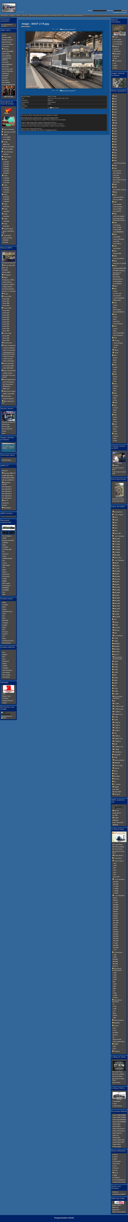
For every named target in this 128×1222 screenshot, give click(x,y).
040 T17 (116, 810)
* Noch (3, 618)
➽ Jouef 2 (115, 1156)
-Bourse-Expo (116, 276)
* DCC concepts (6, 674)
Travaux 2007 (5, 301)
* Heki (3, 616)
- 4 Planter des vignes (8, 356)
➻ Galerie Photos (117, 1106)
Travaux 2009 (5, 305)
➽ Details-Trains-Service (118, 1182)
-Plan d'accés (5, 46)
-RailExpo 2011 (117, 300)
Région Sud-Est (116, 1205)
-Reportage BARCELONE (119, 268)
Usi (115, 781)
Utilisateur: (90, 10)
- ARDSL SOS (5, 144)
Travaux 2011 (5, 312)
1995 (115, 165)
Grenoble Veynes (6, 460)
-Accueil (4, 35)
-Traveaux (115, 386)
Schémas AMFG (6, 272)
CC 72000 (117, 544)
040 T (116, 522)
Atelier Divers (7, 396)
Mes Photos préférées (118, 846)
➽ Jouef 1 (115, 1154)
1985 (115, 136)
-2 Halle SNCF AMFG (7, 368)
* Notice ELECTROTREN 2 (119, 1121)
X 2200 (116, 669)
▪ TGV (114, 950)
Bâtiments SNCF (116, 791)
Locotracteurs (118, 635)
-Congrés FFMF (117, 229)
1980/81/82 (115, 824)
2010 (115, 266)
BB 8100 (116, 565)
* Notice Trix (115, 1135)
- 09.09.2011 (6, 168)
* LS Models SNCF (7, 549)
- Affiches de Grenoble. (8, 146)
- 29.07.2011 (6, 164)
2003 (115, 213)
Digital (6, 277)
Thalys (116, 625)
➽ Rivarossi (115, 1168)
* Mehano (4, 572)
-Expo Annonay (117, 170)
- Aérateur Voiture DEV (8, 393)
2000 (115, 192)
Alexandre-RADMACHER (8, 84)
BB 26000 (117, 600)
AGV (115, 633)
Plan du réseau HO (9, 265)
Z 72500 (116, 694)
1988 (115, 144)
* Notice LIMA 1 (116, 1124)
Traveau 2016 (5, 324)
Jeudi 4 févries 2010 (117, 822)
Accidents (117, 794)
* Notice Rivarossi (117, 1133)
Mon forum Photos (117, 849)
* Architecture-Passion (8, 640)
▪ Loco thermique (119, 536)
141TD (116, 520)
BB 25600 (117, 576)
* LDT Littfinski (6, 672)
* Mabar (4, 569)
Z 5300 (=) (117, 722)
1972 (115, 101)
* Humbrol (4, 634)
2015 (115, 338)
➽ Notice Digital (116, 1146)
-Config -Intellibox (6, 282)
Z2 (114, 701)
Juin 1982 (115, 815)
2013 (115, 314)
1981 (115, 125)
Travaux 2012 (5, 315)
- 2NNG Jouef (5, 388)
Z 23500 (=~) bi (118, 746)
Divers (116, 771)
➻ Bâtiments (115, 56)
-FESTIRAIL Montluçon (119, 270)
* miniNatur (5, 604)
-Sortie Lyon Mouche (118, 258)
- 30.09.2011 (6, 173)
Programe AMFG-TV (9, 473)
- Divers (5, 142)
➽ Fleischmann (116, 1161)
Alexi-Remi (5, 78)
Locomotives (118, 512)
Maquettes (117, 53)
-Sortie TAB (116, 241)
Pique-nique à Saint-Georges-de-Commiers (119, 219)
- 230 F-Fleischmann (7, 384)
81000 (115, 683)
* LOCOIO (4, 665)
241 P (116, 525)
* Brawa (4, 627)
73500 (115, 757)
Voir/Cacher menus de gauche (25, 17)
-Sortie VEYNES (117, 204)
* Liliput (4, 556)
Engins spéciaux (119, 760)
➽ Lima (114, 1166)
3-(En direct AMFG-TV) (8, 480)
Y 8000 (116, 641)
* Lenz (3, 652)
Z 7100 (116, 717)
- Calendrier (5, 154)
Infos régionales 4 (6, 493)
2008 (115, 256)
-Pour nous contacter (7, 44)
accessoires (117, 61)
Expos (3, 433)
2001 (115, 195)
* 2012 (5, 175)
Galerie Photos (118, 855)
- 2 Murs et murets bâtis (8, 350)
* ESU (3, 592)
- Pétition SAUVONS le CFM (8, 232)
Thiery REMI (5, 75)
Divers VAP (117, 533)
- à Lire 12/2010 (6, 137)
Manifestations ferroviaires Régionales (73, 15)
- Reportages (7, 156)
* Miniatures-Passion (7, 700)
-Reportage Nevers (118, 279)
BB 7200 (116, 611)
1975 (115, 109)
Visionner (4, 505)
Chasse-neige (118, 765)
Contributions (8, 342)
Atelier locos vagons (9, 391)
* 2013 (5, 185)
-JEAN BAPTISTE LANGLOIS (6, 59)
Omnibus (115, 997)
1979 (115, 120)
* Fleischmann (6, 576)
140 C (116, 530)
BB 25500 (117, 571)
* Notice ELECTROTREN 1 (119, 1119)
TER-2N (115, 1015)
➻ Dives (114, 1103)
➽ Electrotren (116, 1163)
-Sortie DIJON (116, 237)
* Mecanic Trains (6, 696)
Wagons (116, 46)
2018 (115, 374)
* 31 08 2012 (6, 180)
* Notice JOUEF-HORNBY (119, 1115)
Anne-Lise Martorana (7, 71)
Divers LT (116, 654)
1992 (115, 155)
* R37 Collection (6, 585)
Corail (115, 773)
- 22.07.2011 (6, 162)
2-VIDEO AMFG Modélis (8, 477)
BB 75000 (117, 541)
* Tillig (3, 567)
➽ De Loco (115, 1192)
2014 (115, 326)
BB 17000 (117, 590)
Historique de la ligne (118, 499)
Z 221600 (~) (118, 752)
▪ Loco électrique (119, 560)
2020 (115, 393)
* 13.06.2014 (6, 201)
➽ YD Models (116, 1177)
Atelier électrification (9, 370)
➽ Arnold (114, 1170)
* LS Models (5, 547)
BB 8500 (116, 573)
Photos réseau (6, 424)
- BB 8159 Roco (6, 386)
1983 (115, 131)
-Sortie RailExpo (117, 283)
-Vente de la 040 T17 (118, 197)
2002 (115, 202)
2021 (115, 405)
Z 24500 (116, 749)
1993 (115, 158)
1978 (115, 117)
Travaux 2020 (7, 333)
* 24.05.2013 (6, 187)
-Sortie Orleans (117, 309)
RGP (115, 675)
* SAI (3, 636)
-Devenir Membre (6, 42)
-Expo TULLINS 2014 (118, 333)
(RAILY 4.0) (5, 267)
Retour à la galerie (25, 26)
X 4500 (116, 672)
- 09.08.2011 (5, 240)
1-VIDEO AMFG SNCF (7, 475)
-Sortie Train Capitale (118, 216)
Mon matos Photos (117, 844)
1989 (115, 147)
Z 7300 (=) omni (118, 706)
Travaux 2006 (5, 299)
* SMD (3, 694)
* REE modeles (6, 583)
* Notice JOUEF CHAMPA (119, 1117)
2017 (115, 365)
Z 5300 (116, 719)
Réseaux (116, 630)
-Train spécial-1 (117, 295)
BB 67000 (117, 538)
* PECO (4, 602)
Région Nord (115, 1209)
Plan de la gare (6, 426)
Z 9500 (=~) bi (118, 714)
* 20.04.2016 (6, 206)
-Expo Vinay (116, 182)
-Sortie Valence (117, 243)
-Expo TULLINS (117, 211)
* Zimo (3, 659)
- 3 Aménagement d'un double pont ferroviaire (8, 353)
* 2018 (5, 209)
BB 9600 (115, 927)
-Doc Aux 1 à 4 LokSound (8, 291)
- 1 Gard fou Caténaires (8, 348)
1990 (115, 150)
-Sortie (116, 352)
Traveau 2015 (5, 322)
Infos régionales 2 (6, 489)
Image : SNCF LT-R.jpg (35, 23)
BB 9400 (116, 595)
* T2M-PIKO (5, 542)
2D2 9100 (117, 579)
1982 (115, 128)
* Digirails (4, 654)
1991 (115, 152)
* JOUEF (4, 538)
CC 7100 (116, 568)
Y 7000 (116, 638)
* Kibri (3, 629)
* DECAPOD (5, 620)
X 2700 (116, 688)
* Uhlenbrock (5, 661)
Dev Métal (117, 776)
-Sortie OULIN (116, 248)
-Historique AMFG (6, 37)
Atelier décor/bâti (8, 363)
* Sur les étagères (6, 536)
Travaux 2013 (5, 317)
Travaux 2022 (5, 340)
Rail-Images (7, 507)
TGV (115, 619)
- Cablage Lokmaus (7, 286)
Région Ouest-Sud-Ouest (119, 1212)
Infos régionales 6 (6, 495)
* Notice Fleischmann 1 (118, 1128)
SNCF (114, 1046)
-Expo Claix (116, 175)
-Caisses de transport (8, 398)
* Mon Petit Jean (6, 643)
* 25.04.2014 (6, 197)
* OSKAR (4, 578)
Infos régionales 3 (6, 491)
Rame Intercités (117, 1039)
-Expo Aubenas (117, 173)
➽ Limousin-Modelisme (118, 1179)
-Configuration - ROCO (8, 280)
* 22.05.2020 (6, 221)
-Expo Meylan (116, 177)
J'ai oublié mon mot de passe (119, 12)
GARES (116, 787)
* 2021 (5, 223)
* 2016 (5, 204)
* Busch (4, 607)
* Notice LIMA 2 (116, 1126)
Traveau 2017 (5, 326)
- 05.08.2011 (6, 166)
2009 (115, 261)
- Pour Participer (8, 152)
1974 (115, 107)
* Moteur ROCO (116, 1144)
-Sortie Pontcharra (118, 323)
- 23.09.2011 (6, 171)
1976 (115, 112)
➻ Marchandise (116, 51)
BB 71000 (116, 651)
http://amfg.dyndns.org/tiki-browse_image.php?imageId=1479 (39, 118)
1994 (115, 160)
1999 (115, 187)
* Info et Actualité (9, 129)
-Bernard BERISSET (7, 64)
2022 (115, 414)
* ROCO (4, 545)
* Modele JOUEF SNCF (118, 1140)
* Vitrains (4, 563)
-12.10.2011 (5, 242)
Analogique (7, 274)
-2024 (115, 433)
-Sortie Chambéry (117, 206)
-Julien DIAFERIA (6, 56)
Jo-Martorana (5, 73)
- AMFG (5, 134)
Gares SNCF (115, 789)
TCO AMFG (5, 270)
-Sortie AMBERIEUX (118, 232)
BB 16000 (117, 587)
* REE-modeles (6, 565)
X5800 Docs (115, 820)
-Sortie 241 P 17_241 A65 (119, 263)
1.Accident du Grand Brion (117, 468)
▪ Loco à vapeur (118, 514)
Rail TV (6, 500)
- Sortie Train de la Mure (119, 163)
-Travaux (115, 291)
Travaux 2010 (7, 308)
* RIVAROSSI (5, 587)
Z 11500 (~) (117, 711)
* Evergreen (5, 622)
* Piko (3, 560)
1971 (115, 99)
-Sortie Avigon (116, 225)
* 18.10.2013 (6, 192)
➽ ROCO (114, 1159)
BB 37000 (117, 606)
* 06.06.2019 (6, 216)
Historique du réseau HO (8, 262)
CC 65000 (117, 549)
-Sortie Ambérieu (117, 281)
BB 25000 (117, 592)
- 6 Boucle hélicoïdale (8, 361)
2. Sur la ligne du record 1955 (119, 472)
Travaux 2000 (7, 296)
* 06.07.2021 (6, 226)
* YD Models (5, 668)
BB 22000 (117, 608)
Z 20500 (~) (117, 741)
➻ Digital (114, 65)
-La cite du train (117, 293)
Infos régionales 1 (6, 486)
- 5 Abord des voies (7, 358)
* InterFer (4, 703)
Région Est (115, 1207)
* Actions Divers (8, 228)
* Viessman (5, 631)
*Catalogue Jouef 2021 (8, 540)
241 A (116, 528)
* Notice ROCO (116, 1137)
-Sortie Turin (116, 321)
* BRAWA (4, 581)
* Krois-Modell (5, 677)
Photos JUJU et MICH (118, 501)
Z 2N (115, 733)
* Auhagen (4, 625)
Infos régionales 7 (6, 498)
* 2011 (5, 159)
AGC (115, 685)
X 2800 (116, 691)
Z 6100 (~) (117, 725)
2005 (115, 234)
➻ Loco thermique (117, 41)
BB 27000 (117, 603)
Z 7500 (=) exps (118, 709)
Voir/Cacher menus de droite (103, 17)
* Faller (4, 613)
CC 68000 (117, 547)
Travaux (6, 293)
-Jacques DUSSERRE (7, 51)
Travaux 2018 (5, 328)
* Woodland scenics (7, 611)
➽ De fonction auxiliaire (118, 1194)
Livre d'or (24, 15)
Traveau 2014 (5, 319)
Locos (116, 37)
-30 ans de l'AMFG (118, 199)
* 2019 (5, 214)
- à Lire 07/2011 (6, 139)
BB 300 (116, 563)
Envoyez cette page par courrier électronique (100, 19)
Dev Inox (116, 779)
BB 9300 (116, 584)
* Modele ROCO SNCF (118, 1142)
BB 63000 (116, 646)
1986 (115, 139)
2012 (115, 302)
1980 (115, 123)
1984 (115, 133)
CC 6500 (116, 614)
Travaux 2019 (5, 330)
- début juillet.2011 (7, 238)
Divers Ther (117, 557)
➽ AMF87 (114, 1175)
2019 (115, 383)
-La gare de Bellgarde (118, 298)
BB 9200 (116, 581)
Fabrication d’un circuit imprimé (8, 376)
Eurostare (117, 627)
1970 (115, 96)
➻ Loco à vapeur (116, 39)
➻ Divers (114, 58)
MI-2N (115, 744)
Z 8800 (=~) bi (118, 738)
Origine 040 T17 (116, 813)
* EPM (3, 594)
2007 (115, 251)
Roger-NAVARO (6, 82)
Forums (18, 15)
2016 (115, 355)
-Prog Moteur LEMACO (8, 284)
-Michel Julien (5, 53)
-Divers (115, 347)
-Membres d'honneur (7, 39)
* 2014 (5, 194)
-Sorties (115, 400)
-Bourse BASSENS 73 (118, 312)
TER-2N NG (117, 754)
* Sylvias (4, 609)
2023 (115, 424)
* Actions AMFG (8, 149)
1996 (115, 168)
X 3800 (116, 667)
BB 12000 (115, 945)
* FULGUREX (5, 590)
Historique (4, 470)
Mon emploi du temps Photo (118, 852)
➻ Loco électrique (117, 44)
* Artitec (4, 638)
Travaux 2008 (5, 303)
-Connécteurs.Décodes (8, 289)
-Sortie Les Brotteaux (118, 239)
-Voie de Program (118, 343)
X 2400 (116, 661)
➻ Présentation (116, 1101)
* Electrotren (5, 554)
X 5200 (116, 677)
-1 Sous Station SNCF (8, 365)
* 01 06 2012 (6, 178)
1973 (115, 104)
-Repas (115, 307)
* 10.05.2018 (6, 211)
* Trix (3, 551)
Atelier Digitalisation (9, 379)
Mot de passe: (110, 10)
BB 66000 (116, 643)
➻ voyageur (115, 49)
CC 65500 (117, 552)
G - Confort (117, 784)
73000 (115, 680)
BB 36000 (117, 598)
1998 (115, 184)
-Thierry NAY (5, 62)
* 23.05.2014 (6, 199)
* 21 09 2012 (6, 182)
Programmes (5, 503)
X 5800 (116, 664)
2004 (115, 222)
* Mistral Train (5, 574)
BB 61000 (117, 555)
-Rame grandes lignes (119, 1041)
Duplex (116, 622)
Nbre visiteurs (4, 15)
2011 (115, 288)
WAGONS (117, 762)
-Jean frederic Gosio (7, 69)
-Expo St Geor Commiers (119, 179)
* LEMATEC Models (7, 558)
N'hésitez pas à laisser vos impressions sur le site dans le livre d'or (45, 15)
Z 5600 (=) (117, 736)
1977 (115, 115)
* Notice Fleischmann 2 (118, 1131)
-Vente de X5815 (117, 209)
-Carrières (116, 345)
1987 (115, 142)
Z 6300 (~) (117, 727)
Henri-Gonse (5, 80)
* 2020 (5, 218)
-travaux (115, 417)
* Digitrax (4, 663)
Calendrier (12, 15)
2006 (115, 246)
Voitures (116, 768)
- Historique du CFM (9, 132)
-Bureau (6, 49)
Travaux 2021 (5, 338)
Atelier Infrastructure (9, 345)
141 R (116, 517)
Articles (116, 465)
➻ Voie (114, 63)
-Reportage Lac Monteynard (117, 273)
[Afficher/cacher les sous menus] (3, 49)
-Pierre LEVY (5, 66)
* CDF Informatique (7, 670)
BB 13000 (117, 616)
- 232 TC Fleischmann (8, 382)
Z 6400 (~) (117, 730)
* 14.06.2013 (6, 190)
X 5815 (116, 818)
